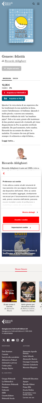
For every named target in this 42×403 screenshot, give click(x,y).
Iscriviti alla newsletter (10, 357)
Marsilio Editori (29, 384)
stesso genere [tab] (21, 269)
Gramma (5, 387)
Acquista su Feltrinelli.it (16, 92)
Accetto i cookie (21, 220)
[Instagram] (22, 340)
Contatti (5, 354)
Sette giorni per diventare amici (28, 305)
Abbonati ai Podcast (9, 360)
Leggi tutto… (8, 140)
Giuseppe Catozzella (30, 362)
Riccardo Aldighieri (15, 61)
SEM (4, 393)
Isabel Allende (28, 356)
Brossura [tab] (7, 78)
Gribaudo (5, 390)
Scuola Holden (28, 390)
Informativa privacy (9, 362)
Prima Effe (27, 387)
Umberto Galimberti (30, 364)
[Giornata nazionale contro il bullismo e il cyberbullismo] (21, 237)
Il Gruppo (7, 373)
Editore (6, 346)
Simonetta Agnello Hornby (30, 352)
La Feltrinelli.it (7, 381)
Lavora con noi (28, 397)
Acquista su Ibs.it (16, 98)
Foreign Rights (7, 368)
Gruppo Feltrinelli (8, 378)
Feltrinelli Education (30, 378)
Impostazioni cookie (20, 227)
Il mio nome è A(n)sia (9, 305)
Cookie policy (7, 365)
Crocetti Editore (8, 395)
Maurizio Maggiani (30, 367)
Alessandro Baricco (30, 359)
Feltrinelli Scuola (8, 398)
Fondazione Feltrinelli (10, 384)
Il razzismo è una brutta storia (29, 394)
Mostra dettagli (28, 212)
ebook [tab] (15, 78)
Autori (26, 346)
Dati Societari (7, 351)
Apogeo (25, 381)
